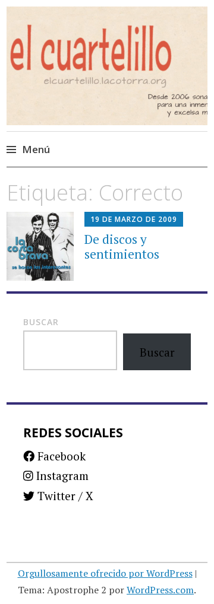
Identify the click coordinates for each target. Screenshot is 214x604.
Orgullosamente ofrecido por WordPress (105, 573)
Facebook (60, 456)
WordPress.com (160, 589)
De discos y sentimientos (121, 246)
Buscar (41, 322)
